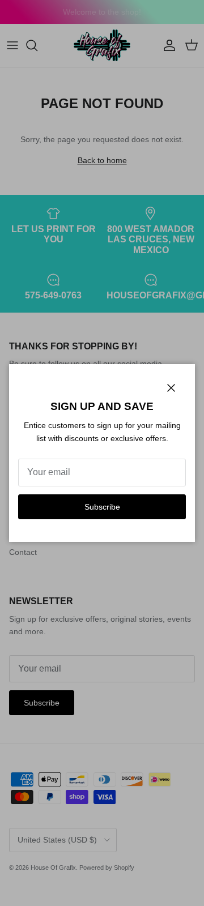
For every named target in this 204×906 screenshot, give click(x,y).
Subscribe (102, 506)
